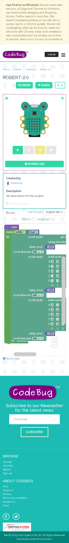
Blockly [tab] (10, 212)
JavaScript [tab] (43, 219)
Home (6, 69)
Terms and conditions (15, 497)
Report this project (18, 203)
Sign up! (7, 473)
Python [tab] (26, 219)
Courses (7, 461)
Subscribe (34, 432)
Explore (17, 69)
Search (7, 469)
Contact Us (9, 501)
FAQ (5, 486)
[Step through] (40, 150)
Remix (25, 85)
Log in (51, 54)
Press (6, 505)
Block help (13, 358)
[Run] (18, 150)
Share (45, 85)
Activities (8, 465)
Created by (13, 178)
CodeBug (30, 69)
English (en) (53, 212)
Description (13, 191)
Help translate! (36, 211)
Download (35, 163)
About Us (8, 490)
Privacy (7, 494)
